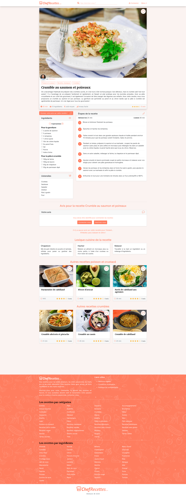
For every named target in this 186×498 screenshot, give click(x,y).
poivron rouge (99, 474)
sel (44, 147)
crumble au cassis (86, 334)
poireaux (47, 133)
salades (125, 430)
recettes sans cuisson (102, 427)
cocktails (42, 412)
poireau (42, 474)
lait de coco (43, 462)
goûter (124, 415)
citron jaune (48, 139)
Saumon (97, 477)
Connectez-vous (85, 222)
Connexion (134, 3)
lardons (70, 462)
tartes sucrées (44, 437)
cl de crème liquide (51, 141)
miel (123, 465)
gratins (41, 418)
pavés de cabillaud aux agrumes (126, 291)
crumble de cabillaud (125, 334)
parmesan (70, 471)
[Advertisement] (93, 359)
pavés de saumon (50, 131)
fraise (96, 456)
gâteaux (70, 415)
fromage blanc (44, 459)
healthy (97, 418)
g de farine (48, 159)
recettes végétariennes (75, 430)
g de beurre (48, 162)
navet (41, 468)
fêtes (124, 412)
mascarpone (43, 465)
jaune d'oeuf (99, 459)
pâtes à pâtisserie (100, 421)
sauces (41, 434)
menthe (97, 465)
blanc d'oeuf (126, 446)
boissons (97, 409)
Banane (97, 446)
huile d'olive (47, 152)
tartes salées (127, 434)
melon (69, 465)
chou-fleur (43, 453)
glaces (96, 415)
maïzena (97, 462)
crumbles (76, 83)
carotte (69, 450)
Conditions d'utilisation (106, 384)
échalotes (47, 136)
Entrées (42, 406)
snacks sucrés (72, 434)
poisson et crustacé (48, 83)
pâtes (69, 421)
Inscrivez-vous (100, 222)
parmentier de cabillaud (53, 290)
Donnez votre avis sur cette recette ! (53, 113)
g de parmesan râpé (51, 167)
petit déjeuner (127, 421)
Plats (68, 406)
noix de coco (72, 468)
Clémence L (52, 79)
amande (42, 446)
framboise (126, 456)
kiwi (123, 459)
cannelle (42, 450)
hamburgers (71, 418)
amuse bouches (45, 409)
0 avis (143, 106)
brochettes (126, 409)
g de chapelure (49, 165)
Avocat (69, 446)
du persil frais (48, 144)
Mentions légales (104, 381)
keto (123, 418)
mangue (125, 462)
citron (69, 453)
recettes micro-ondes (47, 427)
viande (96, 437)
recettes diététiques (129, 424)
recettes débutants (101, 424)
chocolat (125, 450)
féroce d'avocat (85, 290)
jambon (70, 459)
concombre (98, 453)
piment (96, 471)
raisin (69, 477)
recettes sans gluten (129, 427)
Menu (143, 3)
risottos (97, 430)
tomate (125, 477)
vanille (41, 481)
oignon (97, 468)
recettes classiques (64, 83)
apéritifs (70, 409)
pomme (125, 474)
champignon (99, 450)
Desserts (97, 406)
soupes (97, 434)
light (41, 421)
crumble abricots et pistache (55, 334)
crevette (42, 456)
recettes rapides (73, 427)
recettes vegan (45, 430)
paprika (42, 471)
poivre (45, 150)
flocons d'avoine (73, 456)
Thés (68, 437)
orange (124, 468)
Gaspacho (43, 415)
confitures (70, 412)
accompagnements (129, 406)
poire (124, 471)
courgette (126, 453)
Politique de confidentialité (108, 387)
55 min (45, 106)
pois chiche (71, 474)
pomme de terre (45, 477)
